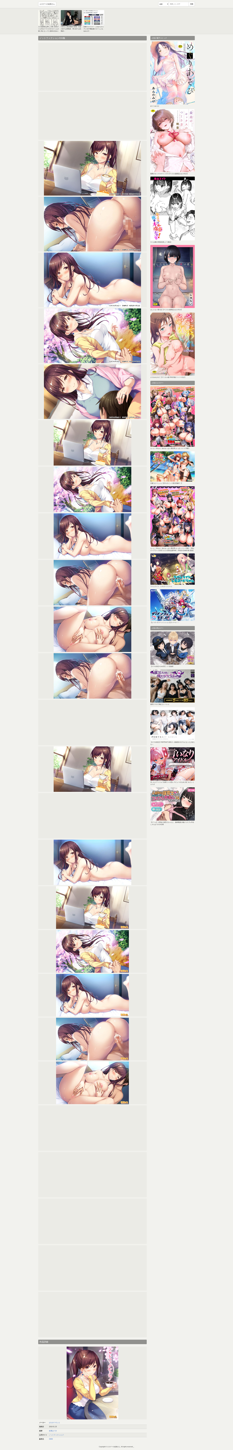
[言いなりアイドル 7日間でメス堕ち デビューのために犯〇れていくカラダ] (172, 764)
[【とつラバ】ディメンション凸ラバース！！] (172, 605)
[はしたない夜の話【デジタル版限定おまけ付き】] (172, 276)
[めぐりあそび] (172, 72)
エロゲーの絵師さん (47, 4)
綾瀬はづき (53, 1431)
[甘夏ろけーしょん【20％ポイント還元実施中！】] (172, 466)
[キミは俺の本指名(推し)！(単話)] (172, 208)
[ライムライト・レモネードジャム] (172, 569)
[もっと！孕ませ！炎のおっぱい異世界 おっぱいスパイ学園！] (172, 416)
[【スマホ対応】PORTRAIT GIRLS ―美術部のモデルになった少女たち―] (172, 723)
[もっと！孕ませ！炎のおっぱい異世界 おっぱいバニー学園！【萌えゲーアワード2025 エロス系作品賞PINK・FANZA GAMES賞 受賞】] (172, 516)
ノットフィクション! (56, 1435)
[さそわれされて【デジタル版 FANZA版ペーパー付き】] (172, 344)
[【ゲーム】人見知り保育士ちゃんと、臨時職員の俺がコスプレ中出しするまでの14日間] (172, 804)
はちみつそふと (54, 1422)
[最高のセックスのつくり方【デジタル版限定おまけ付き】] (172, 140)
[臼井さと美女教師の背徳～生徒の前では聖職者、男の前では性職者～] (71, 18)
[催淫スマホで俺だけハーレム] (172, 686)
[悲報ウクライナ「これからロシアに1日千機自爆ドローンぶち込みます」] (93, 18)
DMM (51, 1439)
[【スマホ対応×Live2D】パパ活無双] (172, 648)
